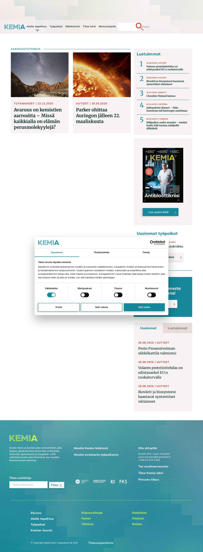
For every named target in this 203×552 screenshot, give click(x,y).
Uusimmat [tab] (148, 328)
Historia (162, 104)
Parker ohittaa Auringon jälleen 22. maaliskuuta (98, 115)
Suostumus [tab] (57, 252)
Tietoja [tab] (146, 252)
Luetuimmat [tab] (177, 328)
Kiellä (59, 307)
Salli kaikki (144, 307)
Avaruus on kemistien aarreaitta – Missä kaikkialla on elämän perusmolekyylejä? (38, 118)
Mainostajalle (107, 26)
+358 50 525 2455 (149, 459)
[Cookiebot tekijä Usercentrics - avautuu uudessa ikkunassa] (152, 242)
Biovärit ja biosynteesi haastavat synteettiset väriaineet (157, 397)
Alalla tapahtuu (37, 26)
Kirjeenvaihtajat (38, 32)
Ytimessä (163, 119)
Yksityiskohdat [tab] (101, 252)
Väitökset (34, 40)
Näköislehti (73, 26)
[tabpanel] (163, 372)
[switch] (85, 294)
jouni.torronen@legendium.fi (154, 456)
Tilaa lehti (89, 26)
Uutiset (162, 63)
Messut (162, 92)
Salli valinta (101, 307)
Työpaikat (56, 26)
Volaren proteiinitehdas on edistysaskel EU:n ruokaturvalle (160, 372)
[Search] (135, 27)
